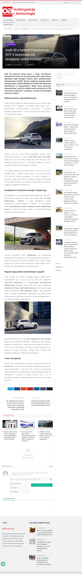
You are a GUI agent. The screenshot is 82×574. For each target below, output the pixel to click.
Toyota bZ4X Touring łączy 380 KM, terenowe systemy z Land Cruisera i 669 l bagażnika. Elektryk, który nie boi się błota (71, 198)
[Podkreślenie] (17, 479)
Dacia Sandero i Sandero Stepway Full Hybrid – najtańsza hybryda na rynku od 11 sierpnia (71, 232)
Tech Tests (44, 20)
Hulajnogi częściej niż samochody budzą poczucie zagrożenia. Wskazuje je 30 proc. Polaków (70, 97)
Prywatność (59, 267)
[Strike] (20, 479)
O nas (58, 263)
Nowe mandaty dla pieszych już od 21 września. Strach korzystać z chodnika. (44, 561)
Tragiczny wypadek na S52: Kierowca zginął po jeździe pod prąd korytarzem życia (40, 403)
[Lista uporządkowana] (23, 479)
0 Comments (30, 65)
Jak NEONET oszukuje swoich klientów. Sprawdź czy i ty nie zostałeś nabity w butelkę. (44, 546)
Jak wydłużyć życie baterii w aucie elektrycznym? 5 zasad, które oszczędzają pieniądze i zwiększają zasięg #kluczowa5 (15, 405)
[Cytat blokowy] (28, 479)
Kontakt (58, 270)
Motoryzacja (8, 20)
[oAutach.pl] (18, 11)
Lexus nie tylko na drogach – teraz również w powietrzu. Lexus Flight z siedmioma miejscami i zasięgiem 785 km (71, 216)
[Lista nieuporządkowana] (25, 479)
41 (52, 555)
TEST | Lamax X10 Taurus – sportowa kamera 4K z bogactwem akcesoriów (44, 533)
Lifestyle (54, 20)
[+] (39, 479)
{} (36, 479)
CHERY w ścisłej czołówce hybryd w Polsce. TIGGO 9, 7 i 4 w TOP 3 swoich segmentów (46, 435)
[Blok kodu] (31, 479)
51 (52, 539)
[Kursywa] (14, 479)
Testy (63, 84)
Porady (63, 20)
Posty (58, 84)
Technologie (20, 20)
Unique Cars (8, 24)
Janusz (9, 65)
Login (50, 466)
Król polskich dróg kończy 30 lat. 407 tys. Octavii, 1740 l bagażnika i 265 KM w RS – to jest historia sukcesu (71, 161)
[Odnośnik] (34, 479)
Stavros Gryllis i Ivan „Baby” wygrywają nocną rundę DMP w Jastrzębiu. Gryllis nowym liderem (24, 2)
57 (52, 528)
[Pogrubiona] (11, 479)
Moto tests (33, 20)
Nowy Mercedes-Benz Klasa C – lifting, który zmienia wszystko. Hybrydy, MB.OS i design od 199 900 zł (28, 436)
